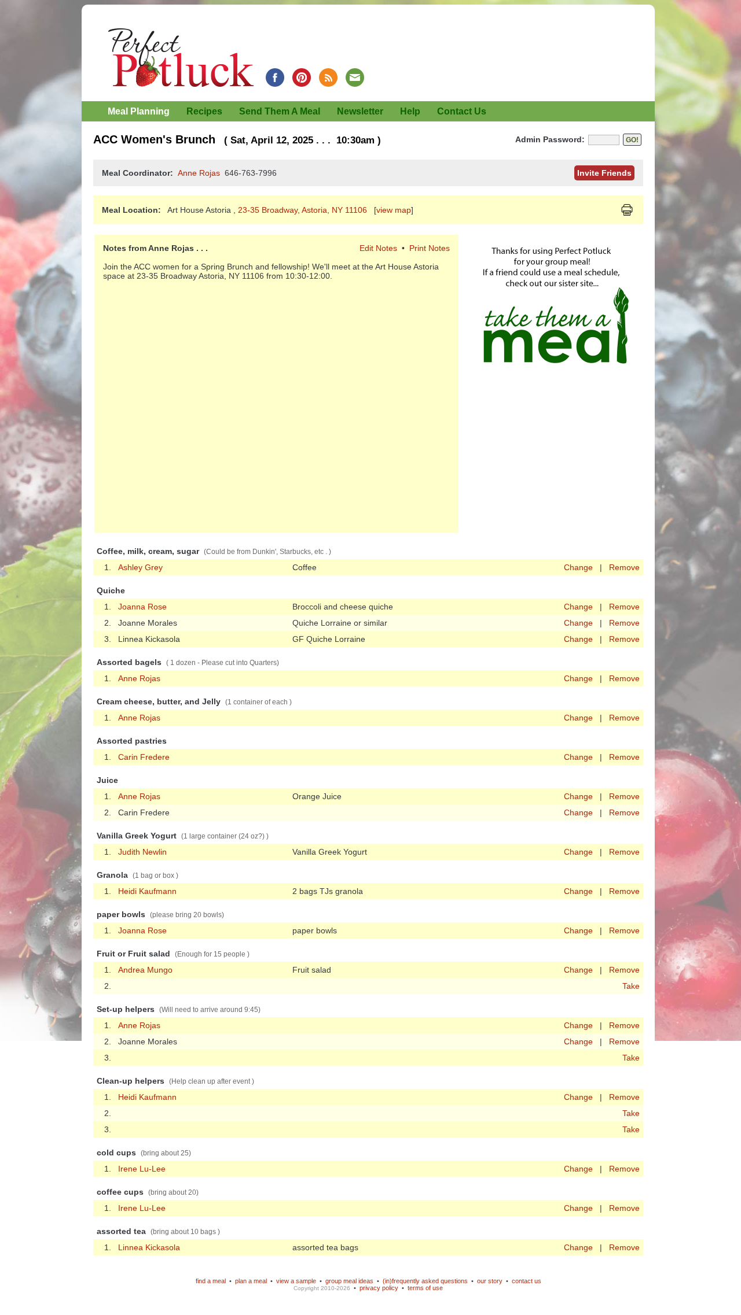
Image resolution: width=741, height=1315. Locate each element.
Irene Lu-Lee (142, 1168)
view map (393, 210)
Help (410, 111)
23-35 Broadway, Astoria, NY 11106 (303, 210)
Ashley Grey (140, 567)
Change (578, 567)
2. (107, 986)
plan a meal (251, 1280)
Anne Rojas (199, 173)
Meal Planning (139, 111)
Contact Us (461, 111)
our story (489, 1280)
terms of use (425, 1287)
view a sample (296, 1280)
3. (107, 1057)
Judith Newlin (142, 851)
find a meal (211, 1280)
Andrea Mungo (145, 969)
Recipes (204, 111)
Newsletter (360, 111)
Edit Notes (378, 248)
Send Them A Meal (279, 111)
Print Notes (429, 248)
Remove (624, 567)
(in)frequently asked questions (425, 1280)
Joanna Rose (142, 606)
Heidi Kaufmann (147, 891)
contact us (526, 1280)
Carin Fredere (144, 757)
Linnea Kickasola (149, 1247)
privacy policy (379, 1287)
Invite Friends (604, 173)
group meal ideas (349, 1280)
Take (631, 986)
